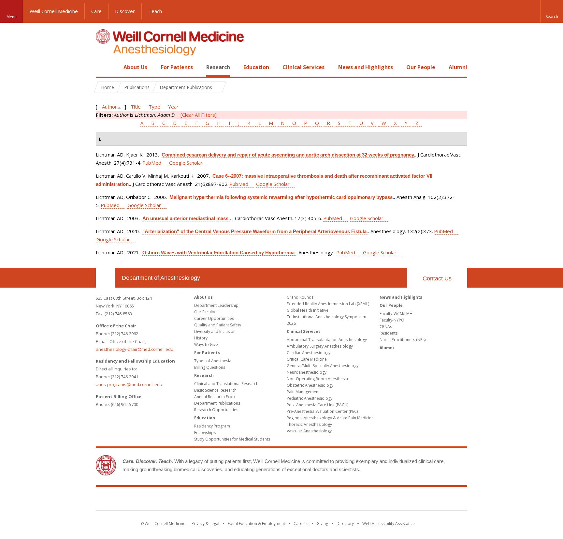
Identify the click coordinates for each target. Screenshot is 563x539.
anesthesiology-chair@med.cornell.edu (134, 349)
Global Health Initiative (307, 310)
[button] (551, 11)
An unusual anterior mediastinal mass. (186, 218)
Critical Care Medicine (307, 359)
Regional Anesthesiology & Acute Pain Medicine (330, 418)
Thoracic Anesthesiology (309, 424)
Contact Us (437, 278)
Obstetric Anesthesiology (310, 385)
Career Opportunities (214, 318)
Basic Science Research (215, 390)
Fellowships (205, 432)
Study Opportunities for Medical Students (232, 439)
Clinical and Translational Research (226, 383)
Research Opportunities (216, 409)
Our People (420, 67)
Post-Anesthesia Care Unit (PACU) (317, 405)
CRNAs (386, 326)
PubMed (151, 162)
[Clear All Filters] (198, 115)
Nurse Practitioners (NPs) (403, 339)
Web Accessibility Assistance (388, 523)
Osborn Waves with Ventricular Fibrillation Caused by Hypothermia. (219, 252)
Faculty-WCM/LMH (396, 313)
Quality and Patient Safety (217, 325)
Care (96, 11)
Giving (322, 523)
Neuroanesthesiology (306, 372)
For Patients (177, 67)
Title (136, 106)
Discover (125, 11)
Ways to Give (206, 344)
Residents (388, 333)
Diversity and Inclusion (215, 331)
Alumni (458, 67)
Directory (345, 523)
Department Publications (217, 403)
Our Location (105, 278)
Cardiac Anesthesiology (308, 352)
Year (173, 106)
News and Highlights (365, 67)
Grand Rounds (300, 297)
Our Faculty (204, 312)
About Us (135, 67)
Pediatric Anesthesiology (309, 398)
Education (256, 67)
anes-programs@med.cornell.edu (129, 384)
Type (154, 106)
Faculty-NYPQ (392, 320)
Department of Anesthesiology (161, 278)
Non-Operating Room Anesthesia (317, 379)
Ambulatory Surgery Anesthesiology (320, 346)
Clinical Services (303, 67)
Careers (301, 523)
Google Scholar (186, 162)
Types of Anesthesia (212, 361)
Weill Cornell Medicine (54, 11)
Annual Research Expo (214, 396)
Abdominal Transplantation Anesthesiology (327, 339)
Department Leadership (216, 305)
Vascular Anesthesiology (309, 431)
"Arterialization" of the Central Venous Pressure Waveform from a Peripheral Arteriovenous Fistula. (255, 231)
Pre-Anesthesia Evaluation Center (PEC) (322, 411)
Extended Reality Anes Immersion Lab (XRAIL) (328, 304)
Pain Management (303, 392)
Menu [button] (12, 17)
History (201, 338)
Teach (155, 11)
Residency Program (212, 426)
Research (218, 67)
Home (103, 67)
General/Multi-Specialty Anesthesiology (322, 365)
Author (109, 106)
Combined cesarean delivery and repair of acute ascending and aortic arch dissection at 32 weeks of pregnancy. (288, 154)
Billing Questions (209, 367)
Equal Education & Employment (256, 523)
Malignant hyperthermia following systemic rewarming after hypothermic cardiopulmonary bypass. (281, 197)
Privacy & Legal (205, 523)
